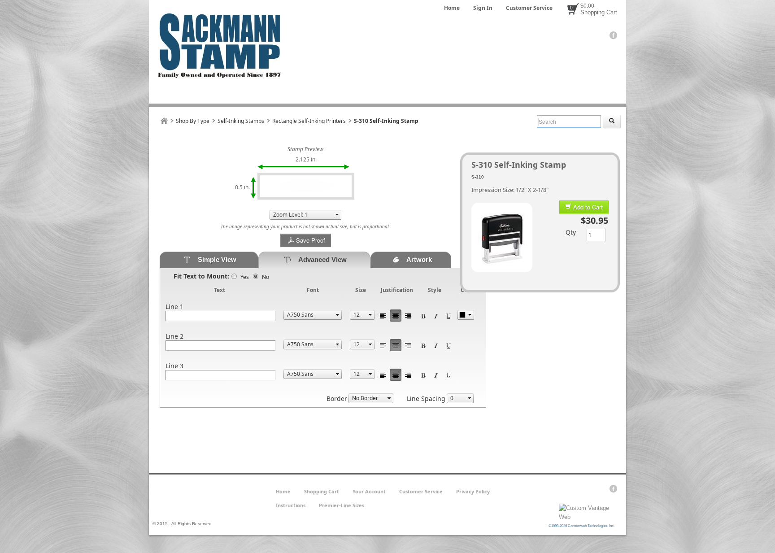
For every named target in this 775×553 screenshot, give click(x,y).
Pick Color (465, 315)
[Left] (383, 315)
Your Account (369, 491)
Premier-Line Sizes (341, 505)
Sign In (482, 8)
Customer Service (529, 8)
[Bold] (423, 315)
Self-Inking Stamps (241, 121)
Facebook (613, 35)
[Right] (408, 315)
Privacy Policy (473, 491)
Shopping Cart (598, 12)
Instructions (290, 505)
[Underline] (448, 315)
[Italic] (436, 315)
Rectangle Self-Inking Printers (309, 121)
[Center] (395, 315)
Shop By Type (192, 121)
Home (452, 8)
